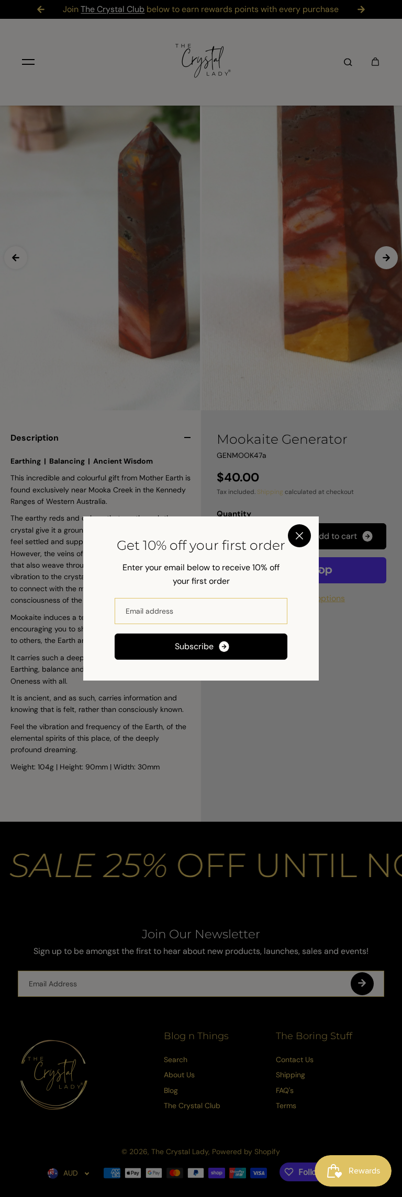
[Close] (299, 535)
